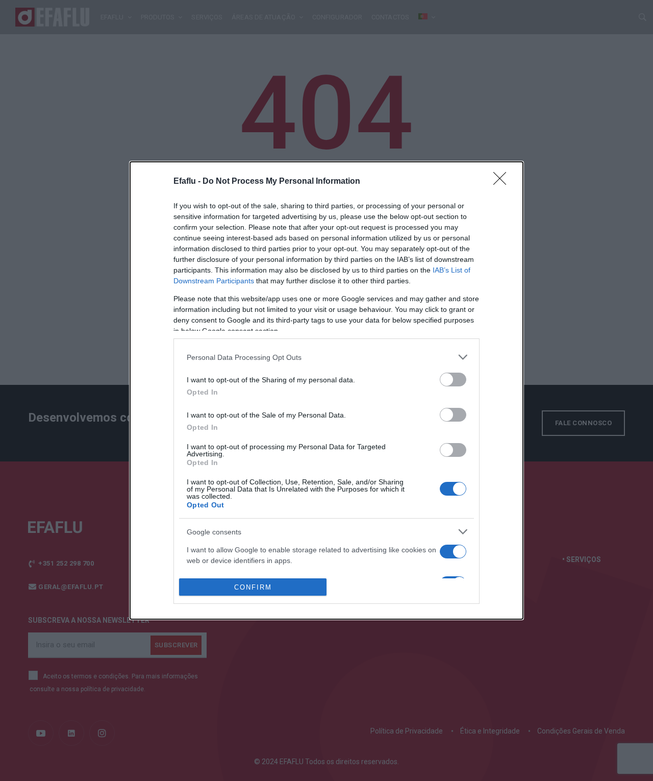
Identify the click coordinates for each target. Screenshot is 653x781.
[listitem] (326, 357)
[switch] (453, 379)
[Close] (503, 181)
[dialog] (326, 390)
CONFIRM (253, 587)
